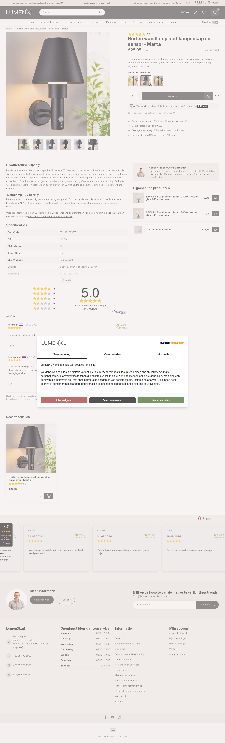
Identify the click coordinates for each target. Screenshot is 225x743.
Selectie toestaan (112, 400)
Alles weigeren (64, 400)
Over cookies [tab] (112, 354)
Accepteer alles (161, 400)
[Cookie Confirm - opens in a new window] (172, 343)
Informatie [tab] (163, 354)
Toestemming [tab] (62, 354)
